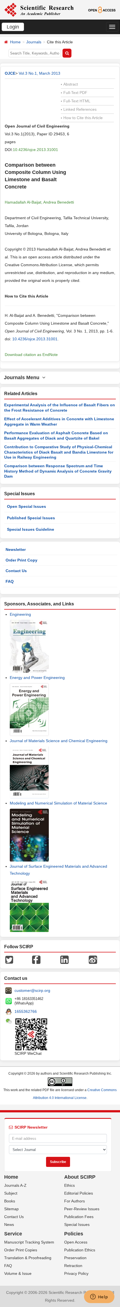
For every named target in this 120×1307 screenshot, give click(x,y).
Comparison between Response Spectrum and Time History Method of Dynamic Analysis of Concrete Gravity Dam (58, 471)
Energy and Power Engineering (37, 677)
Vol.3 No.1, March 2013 (39, 73)
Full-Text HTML (75, 101)
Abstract (69, 84)
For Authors (74, 1201)
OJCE (10, 73)
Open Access (75, 1242)
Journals (33, 42)
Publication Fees (78, 1216)
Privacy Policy (76, 1273)
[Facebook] (36, 959)
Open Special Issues (26, 506)
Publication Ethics (79, 1250)
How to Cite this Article (82, 117)
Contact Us (16, 570)
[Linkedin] (64, 959)
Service (13, 1234)
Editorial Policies (78, 1193)
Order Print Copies (20, 1250)
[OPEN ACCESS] (102, 9)
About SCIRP (79, 1177)
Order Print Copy (21, 560)
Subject (10, 1193)
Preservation (75, 1258)
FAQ (10, 581)
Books (9, 1201)
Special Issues (77, 1224)
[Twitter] (9, 959)
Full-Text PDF (74, 92)
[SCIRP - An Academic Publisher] (39, 9)
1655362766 (26, 1011)
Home (15, 42)
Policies (73, 1234)
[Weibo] (93, 959)
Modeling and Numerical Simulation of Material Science (58, 803)
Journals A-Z (15, 1185)
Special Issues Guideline (30, 529)
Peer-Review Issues (81, 1209)
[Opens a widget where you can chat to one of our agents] (99, 1297)
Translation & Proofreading (27, 1258)
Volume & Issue (18, 1273)
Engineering (20, 614)
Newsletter (16, 549)
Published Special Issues (31, 518)
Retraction (73, 1265)
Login (13, 27)
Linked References (79, 109)
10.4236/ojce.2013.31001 (35, 149)
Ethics (69, 1185)
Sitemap (11, 1209)
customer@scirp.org (32, 990)
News (9, 1224)
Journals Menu (23, 377)
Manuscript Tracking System (29, 1242)
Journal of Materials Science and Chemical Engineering (58, 741)
